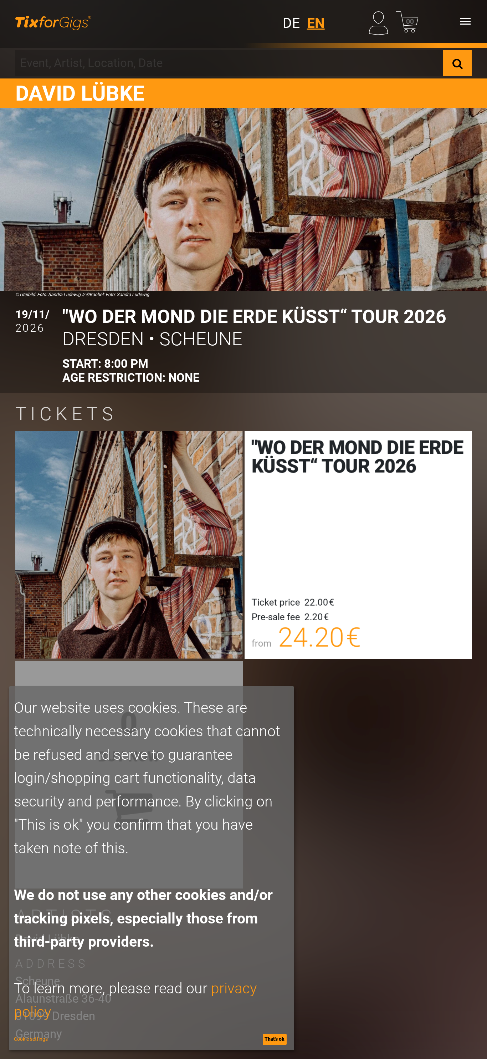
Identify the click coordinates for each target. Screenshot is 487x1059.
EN (316, 23)
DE (291, 23)
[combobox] (229, 63)
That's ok (274, 1039)
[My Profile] (380, 21)
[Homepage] (53, 21)
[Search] (457, 63)
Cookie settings (31, 1039)
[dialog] (151, 868)
